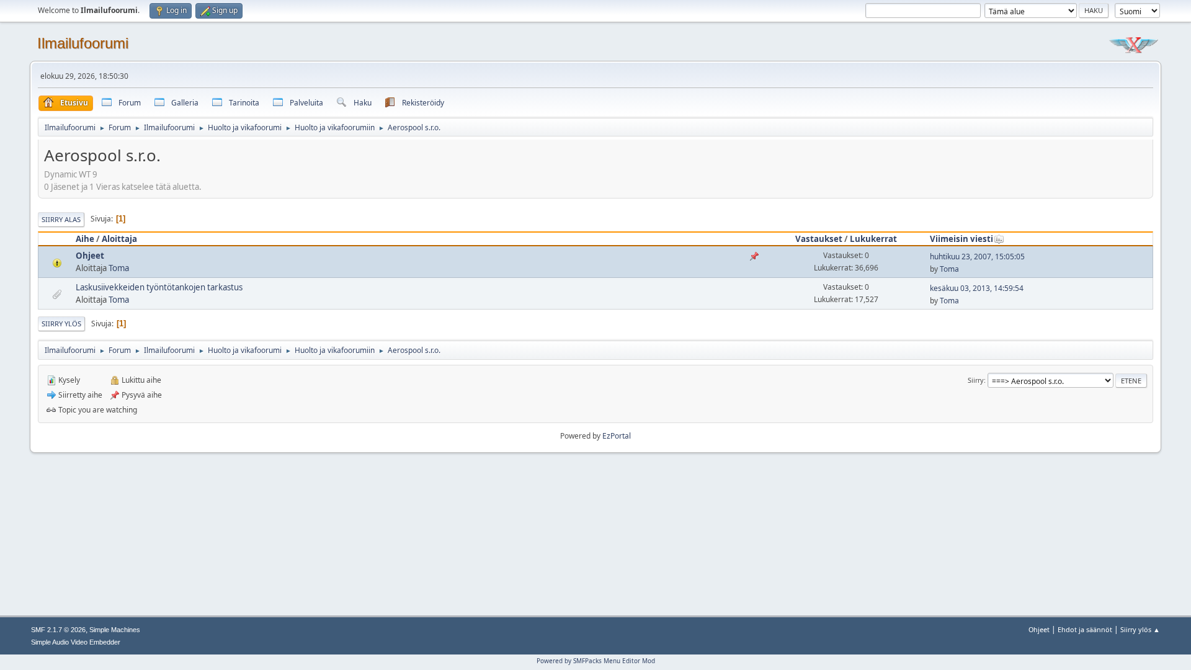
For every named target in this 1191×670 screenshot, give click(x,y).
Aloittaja (119, 238)
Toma (119, 268)
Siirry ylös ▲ (1140, 629)
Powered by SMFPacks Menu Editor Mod (596, 660)
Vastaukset (818, 238)
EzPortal (616, 436)
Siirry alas (61, 219)
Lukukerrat (873, 238)
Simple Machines (114, 629)
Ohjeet (90, 255)
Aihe (85, 238)
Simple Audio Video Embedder (75, 642)
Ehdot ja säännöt (1085, 629)
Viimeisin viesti (961, 238)
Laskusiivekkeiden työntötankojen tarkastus (159, 287)
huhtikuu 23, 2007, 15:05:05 (977, 256)
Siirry (976, 380)
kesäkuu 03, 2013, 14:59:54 (977, 288)
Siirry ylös (61, 323)
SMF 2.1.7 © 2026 (58, 629)
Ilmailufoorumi (82, 43)
